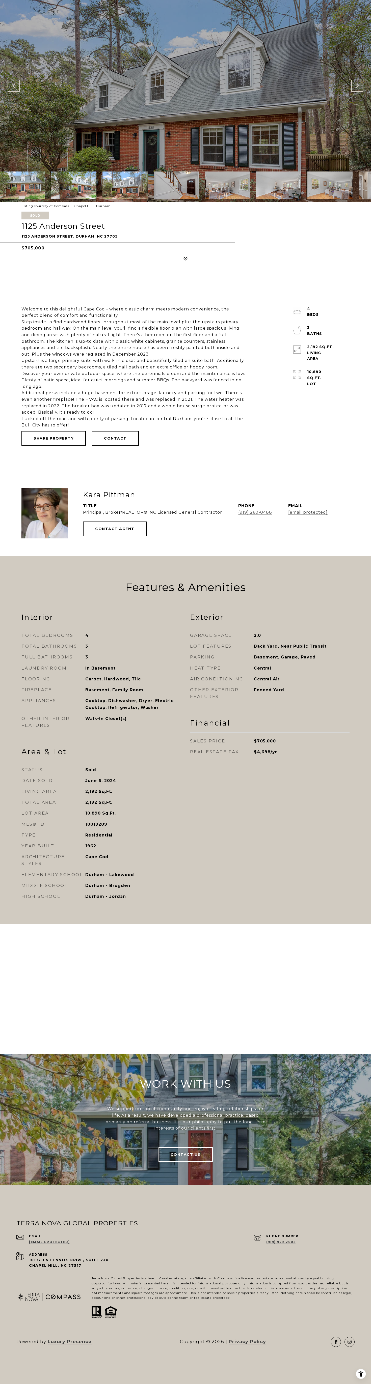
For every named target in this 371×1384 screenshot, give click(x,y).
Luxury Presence (70, 1341)
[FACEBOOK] (336, 1342)
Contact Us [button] (186, 1154)
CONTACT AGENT (115, 529)
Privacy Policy (247, 1341)
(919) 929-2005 (281, 1242)
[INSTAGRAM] (349, 1342)
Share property (54, 438)
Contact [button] (115, 438)
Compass (225, 1278)
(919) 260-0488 (255, 512)
